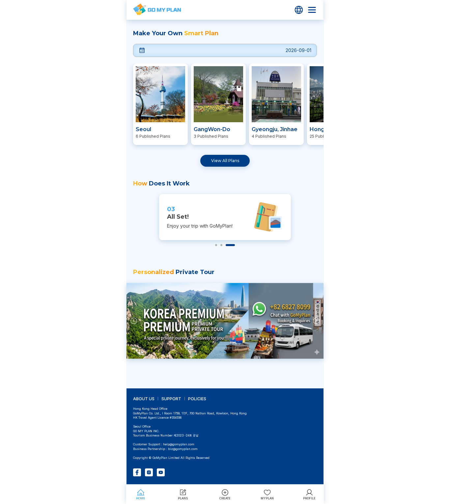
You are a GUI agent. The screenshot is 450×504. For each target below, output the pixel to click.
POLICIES (197, 398)
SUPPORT (171, 398)
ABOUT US (144, 398)
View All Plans (225, 160)
